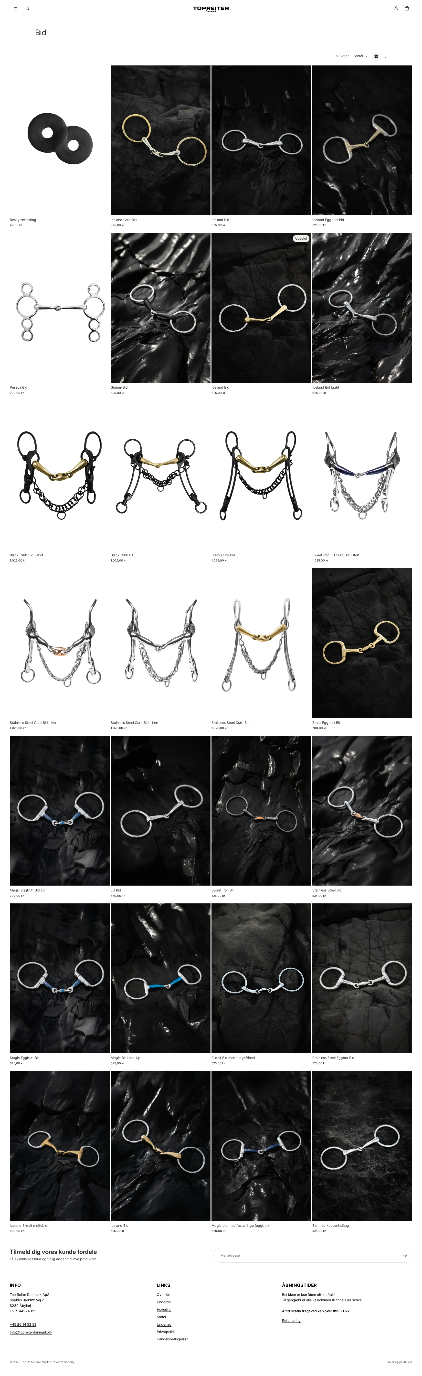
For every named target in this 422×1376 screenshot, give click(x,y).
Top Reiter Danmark (35, 1362)
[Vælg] (203, 207)
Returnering (291, 1320)
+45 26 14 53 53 (23, 1324)
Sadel (161, 1317)
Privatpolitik (166, 1332)
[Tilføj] (102, 207)
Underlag (164, 1324)
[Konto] (396, 8)
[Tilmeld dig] (405, 1255)
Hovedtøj (164, 1309)
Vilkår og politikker (399, 1362)
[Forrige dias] (118, 140)
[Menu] (15, 8)
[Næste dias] (203, 140)
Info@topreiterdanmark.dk (31, 1332)
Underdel (164, 1302)
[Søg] (27, 8)
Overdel (163, 1294)
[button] (361, 56)
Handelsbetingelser (172, 1339)
